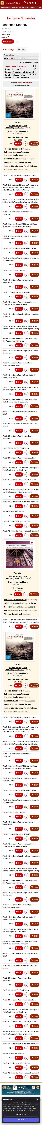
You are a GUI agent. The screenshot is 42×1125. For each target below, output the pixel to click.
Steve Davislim (17, 166)
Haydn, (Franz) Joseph (15, 66)
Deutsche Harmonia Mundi (18, 137)
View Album (18, 122)
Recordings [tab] (8, 49)
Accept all (21, 1119)
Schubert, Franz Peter (15, 75)
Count (24, 58)
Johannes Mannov (12, 603)
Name (15, 58)
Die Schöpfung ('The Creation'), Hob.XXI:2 (16, 126)
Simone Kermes (24, 162)
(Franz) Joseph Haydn (18, 131)
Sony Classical (18, 588)
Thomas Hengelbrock (13, 149)
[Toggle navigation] (38, 3)
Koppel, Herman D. (13, 69)
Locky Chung (18, 155)
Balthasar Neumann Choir (15, 600)
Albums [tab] (21, 49)
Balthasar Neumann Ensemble (16, 152)
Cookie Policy (25, 1110)
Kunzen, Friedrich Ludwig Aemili (19, 72)
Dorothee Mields (11, 159)
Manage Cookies (21, 1114)
